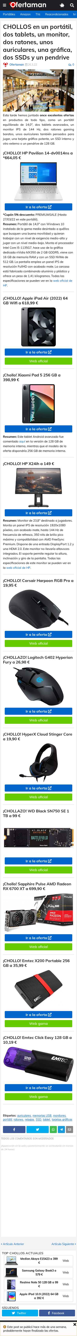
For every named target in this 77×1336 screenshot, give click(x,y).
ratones (18, 1119)
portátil (7, 1119)
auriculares (24, 1115)
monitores (59, 1115)
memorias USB (42, 1115)
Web (66, 1261)
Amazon (25, 14)
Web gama (38, 1023)
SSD (38, 1119)
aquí (22, 441)
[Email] (69, 1129)
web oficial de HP (18, 568)
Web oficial (38, 361)
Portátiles (9, 14)
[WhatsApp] (53, 1129)
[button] (4, 5)
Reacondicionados (56, 14)
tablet (46, 1119)
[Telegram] (61, 1129)
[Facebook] (14, 1129)
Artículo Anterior (13, 1244)
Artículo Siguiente (63, 1244)
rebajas (29, 1119)
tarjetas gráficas (62, 1119)
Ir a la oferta (36, 207)
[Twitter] (37, 1129)
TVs (38, 14)
